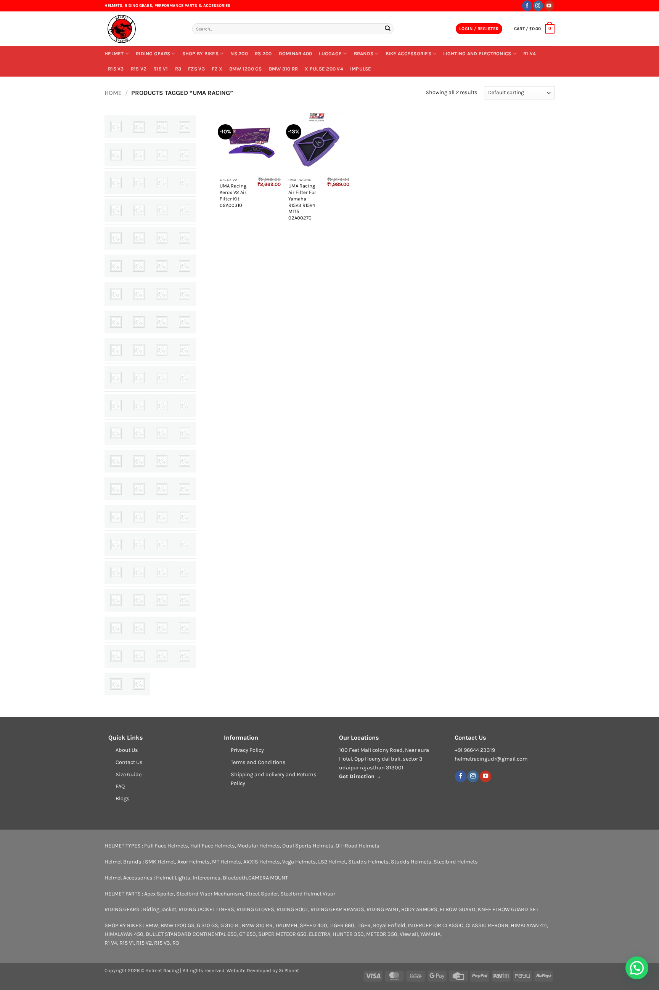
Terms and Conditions (258, 762)
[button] (479, 29)
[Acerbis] (115, 126)
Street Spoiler (261, 894)
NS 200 (239, 53)
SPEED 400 (313, 925)
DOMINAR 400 (295, 53)
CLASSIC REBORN (487, 925)
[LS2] (161, 405)
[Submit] (387, 29)
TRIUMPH (286, 925)
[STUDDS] (161, 628)
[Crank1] (161, 238)
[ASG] (138, 154)
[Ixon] (161, 350)
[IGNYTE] (115, 350)
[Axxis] (184, 154)
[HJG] (161, 322)
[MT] (115, 461)
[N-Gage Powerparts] (138, 461)
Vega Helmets (299, 862)
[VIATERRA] (184, 656)
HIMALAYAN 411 (529, 925)
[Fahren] (184, 266)
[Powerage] (161, 489)
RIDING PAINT (382, 909)
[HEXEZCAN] (184, 294)
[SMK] (138, 600)
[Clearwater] (115, 238)
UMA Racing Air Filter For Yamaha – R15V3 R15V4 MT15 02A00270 (302, 202)
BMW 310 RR (283, 69)
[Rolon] (161, 544)
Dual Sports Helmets (307, 846)
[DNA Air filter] (138, 266)
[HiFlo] (115, 322)
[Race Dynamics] (138, 516)
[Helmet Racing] (142, 29)
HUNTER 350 (348, 934)
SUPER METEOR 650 (282, 934)
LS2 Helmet (332, 862)
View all (409, 934)
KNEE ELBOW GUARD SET (508, 909)
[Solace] (161, 600)
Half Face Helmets (212, 846)
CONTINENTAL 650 (215, 934)
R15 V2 (139, 69)
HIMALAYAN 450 (123, 934)
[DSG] (161, 266)
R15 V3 (116, 69)
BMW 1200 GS (245, 69)
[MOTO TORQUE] (138, 433)
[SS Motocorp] (115, 628)
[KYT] (184, 377)
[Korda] (138, 377)
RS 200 (263, 53)
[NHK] (184, 461)
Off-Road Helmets (357, 846)
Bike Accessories (408, 53)
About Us (127, 750)
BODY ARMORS (419, 909)
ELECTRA (319, 934)
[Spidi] (184, 600)
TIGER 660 (342, 925)
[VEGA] (161, 656)
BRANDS (364, 53)
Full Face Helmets (166, 846)
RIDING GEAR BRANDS (337, 909)
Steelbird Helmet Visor (307, 894)
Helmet (114, 53)
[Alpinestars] (115, 154)
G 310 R (229, 925)
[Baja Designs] (115, 182)
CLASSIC (452, 925)
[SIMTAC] (115, 600)
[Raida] (161, 516)
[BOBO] (115, 210)
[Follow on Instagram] (538, 5)
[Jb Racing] (184, 350)
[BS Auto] (138, 210)
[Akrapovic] (184, 127)
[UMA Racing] (138, 656)
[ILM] (138, 350)
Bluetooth (235, 878)
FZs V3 (196, 69)
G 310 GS (207, 925)
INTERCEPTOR (424, 925)
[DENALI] (115, 266)
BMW (151, 925)
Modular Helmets (258, 846)
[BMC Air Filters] (184, 182)
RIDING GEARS (153, 53)
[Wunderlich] (115, 684)
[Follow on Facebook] (527, 5)
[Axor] (161, 154)
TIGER (364, 925)
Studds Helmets (368, 862)
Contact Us (129, 762)
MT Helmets (226, 862)
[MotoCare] (161, 433)
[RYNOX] (115, 572)
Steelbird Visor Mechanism (209, 894)
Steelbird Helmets (456, 862)
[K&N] (115, 377)
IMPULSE (360, 69)
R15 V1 (160, 69)
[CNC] (138, 238)
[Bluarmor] (161, 182)
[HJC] (138, 322)
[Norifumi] (138, 489)
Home (113, 92)
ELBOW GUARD (458, 909)
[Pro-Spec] (184, 489)
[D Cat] (184, 238)
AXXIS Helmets (261, 862)
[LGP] (115, 405)
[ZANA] (138, 684)
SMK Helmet (160, 862)
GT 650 (247, 934)
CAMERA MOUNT (268, 878)
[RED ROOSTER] (184, 516)
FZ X (217, 69)
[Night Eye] (115, 489)
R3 (178, 69)
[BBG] (138, 182)
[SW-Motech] (184, 628)
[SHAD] (161, 572)
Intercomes (206, 878)
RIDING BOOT (292, 909)
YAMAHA (430, 934)
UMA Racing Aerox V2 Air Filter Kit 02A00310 (233, 195)
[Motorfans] (184, 433)
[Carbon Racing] (161, 210)
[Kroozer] (161, 377)
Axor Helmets (193, 862)
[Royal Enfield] (184, 544)
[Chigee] (184, 210)
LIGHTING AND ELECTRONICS (477, 53)
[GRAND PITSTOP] (161, 294)
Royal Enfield (389, 925)
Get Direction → (360, 776)
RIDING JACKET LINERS (206, 909)
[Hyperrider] (184, 322)
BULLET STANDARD (168, 934)
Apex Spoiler (159, 894)
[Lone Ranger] (138, 405)
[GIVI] (138, 294)
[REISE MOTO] (115, 544)
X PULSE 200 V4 (324, 69)
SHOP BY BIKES (200, 53)
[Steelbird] (138, 628)
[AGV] (161, 127)
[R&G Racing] (115, 516)
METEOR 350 (381, 934)
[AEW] (138, 127)
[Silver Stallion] (184, 572)
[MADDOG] (184, 405)
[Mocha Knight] (115, 433)
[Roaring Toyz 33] (138, 544)
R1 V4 (529, 53)
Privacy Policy (247, 750)
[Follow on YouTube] (549, 5)
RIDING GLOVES (255, 909)
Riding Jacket (159, 909)
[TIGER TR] (115, 656)
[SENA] (138, 572)
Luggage (330, 53)
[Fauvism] (115, 294)
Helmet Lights (173, 878)
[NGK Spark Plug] (161, 461)
